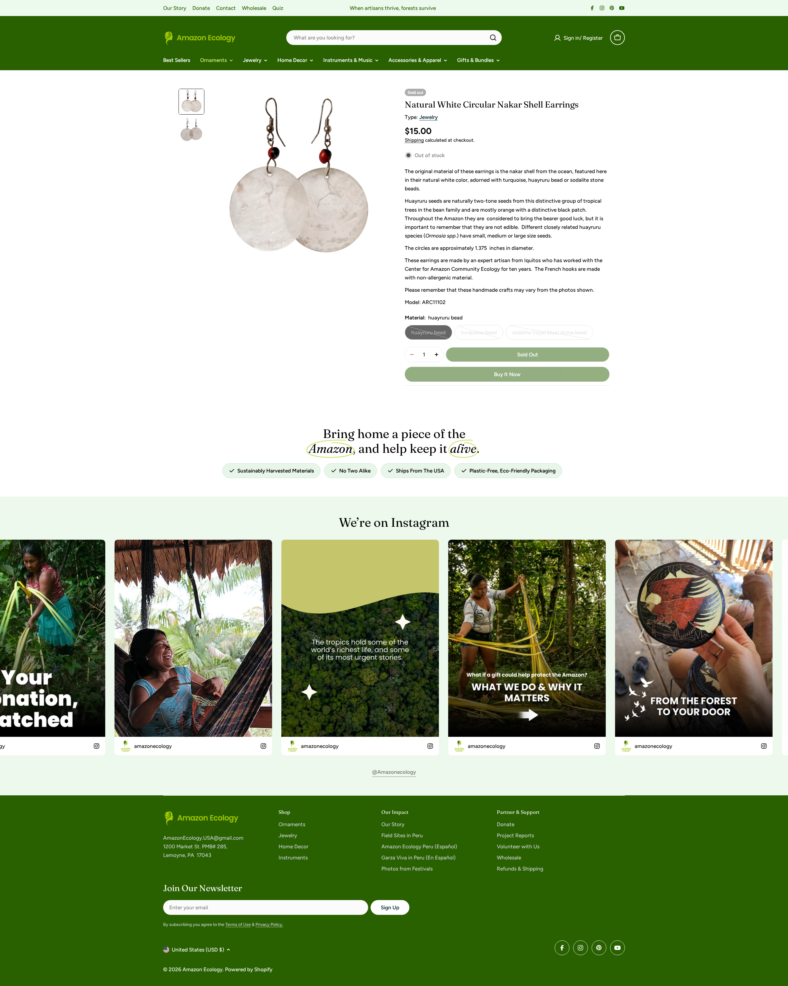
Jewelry (428, 117)
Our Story (174, 8)
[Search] (493, 37)
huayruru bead (431, 334)
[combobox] (394, 37)
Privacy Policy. (269, 924)
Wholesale (254, 8)
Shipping (414, 140)
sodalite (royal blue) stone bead (549, 334)
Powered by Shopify (248, 969)
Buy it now (507, 374)
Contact (226, 8)
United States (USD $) (198, 950)
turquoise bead (482, 334)
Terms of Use (238, 924)
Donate (201, 8)
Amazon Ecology (203, 969)
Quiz (277, 8)
